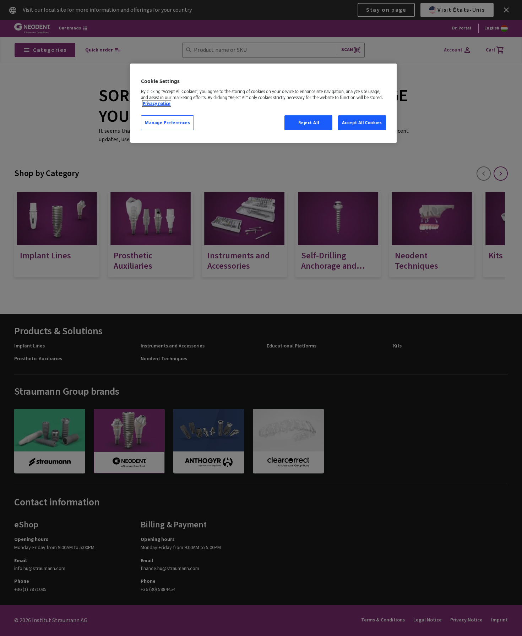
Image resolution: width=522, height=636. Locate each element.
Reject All (308, 122)
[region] (263, 103)
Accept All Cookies (362, 122)
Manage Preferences (167, 122)
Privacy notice (156, 103)
